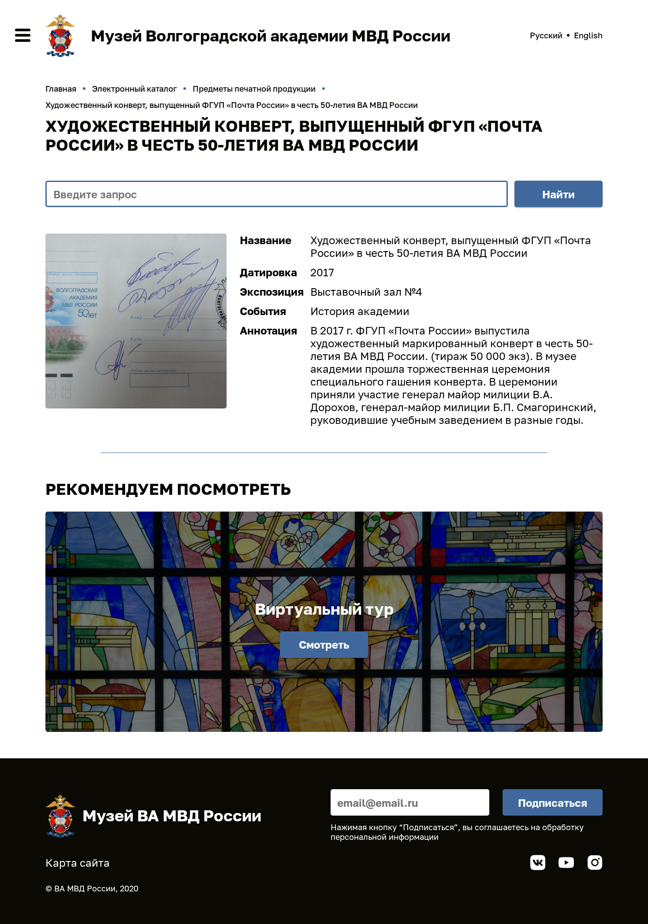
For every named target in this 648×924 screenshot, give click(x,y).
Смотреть (324, 644)
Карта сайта (77, 862)
